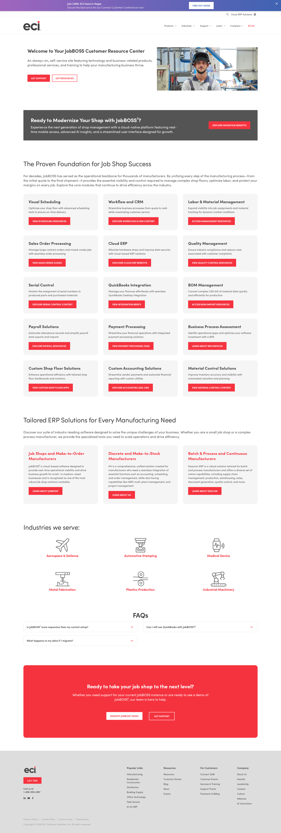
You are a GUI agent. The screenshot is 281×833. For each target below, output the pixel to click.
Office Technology (136, 797)
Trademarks (82, 819)
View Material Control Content (211, 387)
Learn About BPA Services (207, 346)
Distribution (133, 787)
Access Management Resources (211, 221)
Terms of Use (65, 819)
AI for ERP (132, 806)
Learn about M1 (121, 494)
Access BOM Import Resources (210, 304)
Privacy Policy (30, 819)
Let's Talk (32, 780)
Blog (166, 784)
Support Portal (208, 788)
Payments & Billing (210, 793)
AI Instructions (244, 803)
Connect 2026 (207, 774)
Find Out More (201, 5)
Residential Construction (133, 781)
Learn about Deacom (205, 491)
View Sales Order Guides (47, 262)
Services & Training (210, 784)
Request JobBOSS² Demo (124, 716)
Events (167, 793)
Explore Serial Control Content (53, 304)
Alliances (241, 798)
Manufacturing (135, 774)
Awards (241, 779)
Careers (241, 788)
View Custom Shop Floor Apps (51, 387)
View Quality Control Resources (212, 262)
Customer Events (209, 779)
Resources (169, 774)
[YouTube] (28, 798)
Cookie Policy (48, 819)
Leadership (243, 784)
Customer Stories (172, 779)
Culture (241, 793)
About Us (242, 774)
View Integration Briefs (126, 304)
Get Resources (65, 78)
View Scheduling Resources (49, 221)
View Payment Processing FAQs (131, 346)
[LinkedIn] (24, 798)
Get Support (38, 78)
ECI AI (251, 25)
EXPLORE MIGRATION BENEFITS (229, 125)
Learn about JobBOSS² (46, 491)
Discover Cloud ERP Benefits (129, 262)
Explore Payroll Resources (49, 346)
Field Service (133, 801)
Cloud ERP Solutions (241, 14)
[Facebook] (33, 798)
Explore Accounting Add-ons (130, 387)
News (166, 788)
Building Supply (135, 792)
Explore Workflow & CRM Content (133, 221)
